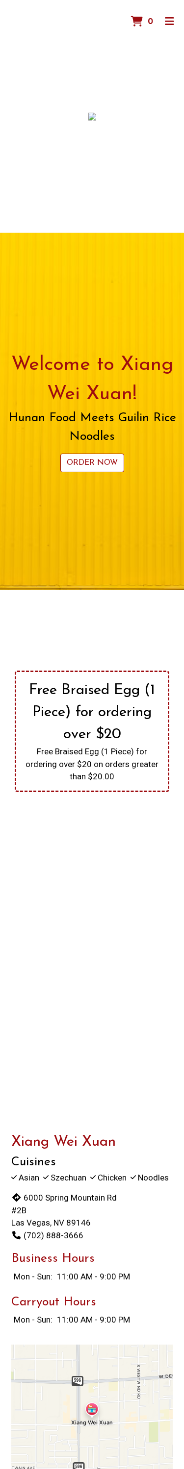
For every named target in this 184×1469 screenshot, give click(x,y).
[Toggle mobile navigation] (169, 22)
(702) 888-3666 (53, 1235)
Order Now (92, 463)
